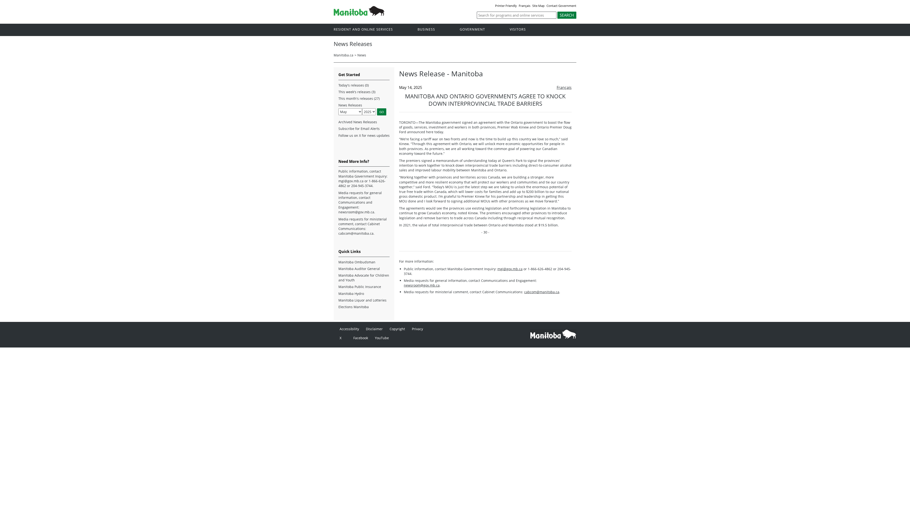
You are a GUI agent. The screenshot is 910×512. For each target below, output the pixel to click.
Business (426, 29)
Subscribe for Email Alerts (359, 128)
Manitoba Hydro (351, 293)
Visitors (518, 29)
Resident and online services (363, 29)
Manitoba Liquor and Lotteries (362, 300)
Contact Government (561, 6)
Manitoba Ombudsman (356, 262)
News (361, 55)
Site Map (538, 6)
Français (524, 6)
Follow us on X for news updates (364, 135)
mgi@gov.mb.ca (510, 269)
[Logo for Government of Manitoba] (359, 14)
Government (472, 29)
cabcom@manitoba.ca (541, 292)
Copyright (397, 329)
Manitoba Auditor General (359, 268)
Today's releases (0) (353, 85)
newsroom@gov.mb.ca (422, 285)
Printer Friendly (506, 6)
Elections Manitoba (353, 307)
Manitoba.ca (343, 55)
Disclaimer (374, 329)
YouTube (382, 338)
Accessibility (349, 329)
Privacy (417, 329)
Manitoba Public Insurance (359, 286)
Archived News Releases (357, 122)
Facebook (360, 338)
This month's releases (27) (359, 98)
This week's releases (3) (356, 92)
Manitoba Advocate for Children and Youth (363, 277)
